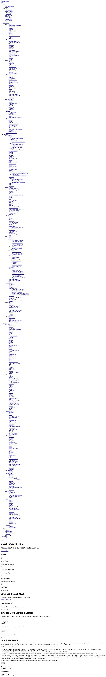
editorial (3, 551)
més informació (4, 609)
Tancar (2, 663)
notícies (6, 551)
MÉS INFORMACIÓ (6, 599)
